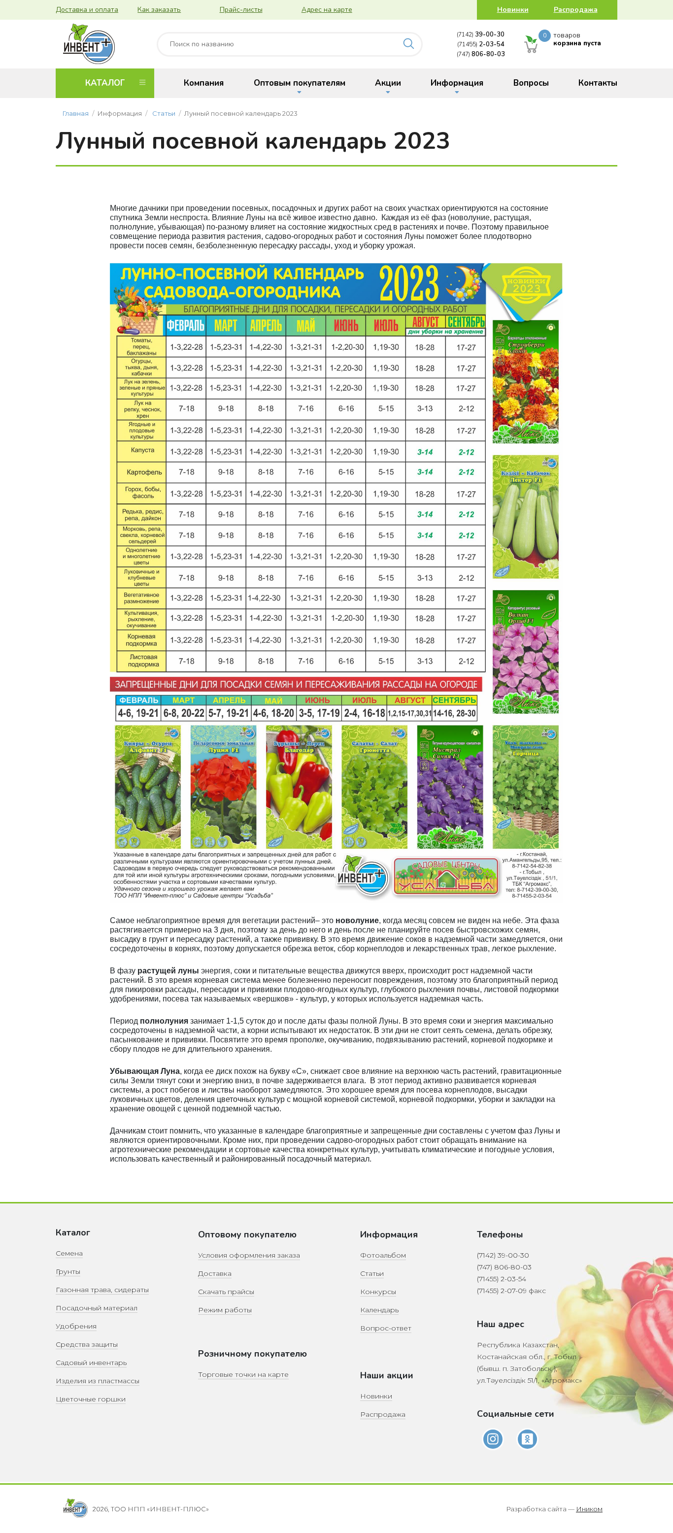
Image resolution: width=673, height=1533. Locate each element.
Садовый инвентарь (91, 1362)
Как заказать (159, 9)
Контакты (597, 83)
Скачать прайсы (226, 1291)
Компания (204, 83)
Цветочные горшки (91, 1399)
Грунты (68, 1271)
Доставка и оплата (87, 9)
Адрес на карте (327, 9)
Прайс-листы (241, 9)
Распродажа (576, 9)
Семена (69, 1253)
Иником (589, 1509)
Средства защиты (87, 1344)
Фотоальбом (383, 1255)
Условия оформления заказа (249, 1255)
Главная (76, 113)
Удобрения (76, 1326)
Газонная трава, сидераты (102, 1289)
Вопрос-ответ (385, 1328)
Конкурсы (378, 1291)
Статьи (163, 113)
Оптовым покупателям (299, 83)
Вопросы (531, 83)
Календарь (379, 1309)
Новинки (513, 9)
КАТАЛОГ (105, 83)
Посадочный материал (96, 1307)
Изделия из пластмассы (97, 1380)
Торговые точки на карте (243, 1374)
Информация (457, 83)
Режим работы (225, 1309)
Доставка (215, 1273)
